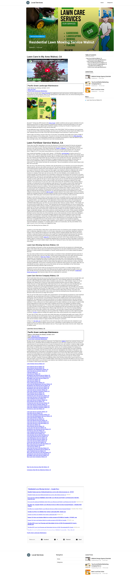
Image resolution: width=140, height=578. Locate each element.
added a (64, 341)
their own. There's (45, 256)
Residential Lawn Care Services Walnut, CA (38, 388)
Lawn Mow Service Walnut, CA (34, 413)
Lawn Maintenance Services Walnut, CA (37, 438)
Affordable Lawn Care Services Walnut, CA (38, 378)
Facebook (46, 539)
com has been (65, 153)
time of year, (52, 123)
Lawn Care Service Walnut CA (37, 36)
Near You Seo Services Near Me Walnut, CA (38, 467)
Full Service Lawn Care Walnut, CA (35, 408)
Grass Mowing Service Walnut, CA (35, 366)
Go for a (35, 312)
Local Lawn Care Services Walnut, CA (36, 427)
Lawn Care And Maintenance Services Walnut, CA (39, 384)
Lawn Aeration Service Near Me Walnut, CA (38, 435)
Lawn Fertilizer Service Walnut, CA (35, 363)
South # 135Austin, (61, 148)
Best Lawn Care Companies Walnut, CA (37, 456)
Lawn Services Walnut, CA (33, 374)
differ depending (77, 136)
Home (102, 2)
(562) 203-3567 (32, 89)
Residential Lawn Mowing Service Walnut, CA (38, 375)
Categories (110, 2)
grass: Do (46, 237)
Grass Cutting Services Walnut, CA (35, 382)
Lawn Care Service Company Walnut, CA (37, 371)
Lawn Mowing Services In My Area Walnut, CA (38, 376)
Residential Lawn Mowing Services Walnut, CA (39, 429)
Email (80, 539)
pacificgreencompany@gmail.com (39, 337)
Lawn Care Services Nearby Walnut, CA (37, 440)
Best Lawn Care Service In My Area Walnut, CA (39, 443)
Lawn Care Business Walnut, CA (35, 417)
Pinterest (68, 539)
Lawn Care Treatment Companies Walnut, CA (38, 391)
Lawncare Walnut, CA (32, 372)
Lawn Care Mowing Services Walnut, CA (37, 420)
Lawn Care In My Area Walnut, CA (94, 58)
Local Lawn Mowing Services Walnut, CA (37, 436)
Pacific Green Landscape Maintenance (37, 91)
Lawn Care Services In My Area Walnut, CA (38, 397)
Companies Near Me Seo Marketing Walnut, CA (39, 470)
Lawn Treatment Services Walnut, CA (36, 398)
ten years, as (37, 321)
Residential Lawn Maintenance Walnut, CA (37, 369)
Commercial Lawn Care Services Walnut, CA (38, 387)
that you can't (50, 192)
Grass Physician (46, 93)
